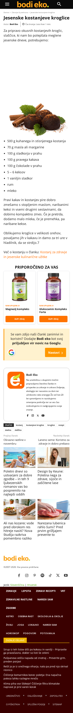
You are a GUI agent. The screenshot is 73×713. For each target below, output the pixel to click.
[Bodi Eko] (15, 394)
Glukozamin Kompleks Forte (53, 311)
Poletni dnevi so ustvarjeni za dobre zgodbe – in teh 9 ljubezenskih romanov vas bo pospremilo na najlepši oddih (18, 482)
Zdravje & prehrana (20, 12)
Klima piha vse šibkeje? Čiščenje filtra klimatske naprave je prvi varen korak (32, 685)
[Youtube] (43, 414)
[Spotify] (42, 575)
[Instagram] (32, 414)
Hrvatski (32, 585)
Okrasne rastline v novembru (15, 441)
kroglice (51, 425)
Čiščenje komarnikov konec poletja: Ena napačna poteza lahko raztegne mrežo (32, 676)
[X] (37, 414)
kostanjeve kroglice (35, 425)
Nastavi (55, 352)
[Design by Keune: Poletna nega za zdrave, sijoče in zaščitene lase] (53, 457)
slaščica (18, 430)
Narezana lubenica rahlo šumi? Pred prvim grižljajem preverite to (51, 529)
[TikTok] (50, 575)
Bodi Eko (14, 24)
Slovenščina (17, 585)
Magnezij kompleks (17, 309)
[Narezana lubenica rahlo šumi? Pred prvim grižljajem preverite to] (53, 509)
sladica (8, 430)
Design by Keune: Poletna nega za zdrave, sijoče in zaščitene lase (50, 477)
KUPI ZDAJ (20, 319)
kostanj (19, 425)
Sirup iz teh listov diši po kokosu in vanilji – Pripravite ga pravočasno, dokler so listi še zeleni (35, 651)
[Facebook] (27, 414)
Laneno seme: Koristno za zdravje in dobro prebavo (53, 441)
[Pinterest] (34, 575)
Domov (6, 12)
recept (61, 425)
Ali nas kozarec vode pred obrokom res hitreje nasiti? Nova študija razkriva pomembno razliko (19, 530)
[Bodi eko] (32, 4)
